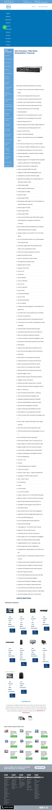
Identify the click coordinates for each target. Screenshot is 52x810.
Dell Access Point (8, 139)
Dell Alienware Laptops (6, 788)
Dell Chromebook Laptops (7, 800)
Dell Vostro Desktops (14, 783)
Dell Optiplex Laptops (14, 785)
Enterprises (8, 19)
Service (8, 35)
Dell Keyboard (29, 785)
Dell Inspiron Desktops (14, 780)
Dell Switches (8, 62)
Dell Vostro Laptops (6, 783)
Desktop (8, 16)
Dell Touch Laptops (6, 796)
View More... (13, 736)
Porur (34, 6)
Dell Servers (7, 55)
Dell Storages (8, 66)
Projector (8, 26)
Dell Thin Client (8, 162)
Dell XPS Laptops (5, 791)
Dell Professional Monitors (37, 781)
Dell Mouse (29, 787)
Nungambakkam (44, 6)
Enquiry (8, 45)
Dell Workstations (8, 59)
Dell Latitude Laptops (6, 785)
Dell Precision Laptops (7, 803)
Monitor (8, 23)
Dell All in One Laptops (14, 788)
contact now (40, 767)
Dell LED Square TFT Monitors (37, 791)
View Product (12, 630)
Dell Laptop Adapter (29, 783)
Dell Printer (7, 153)
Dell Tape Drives (8, 73)
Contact (8, 41)
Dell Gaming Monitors (37, 798)
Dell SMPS (7, 69)
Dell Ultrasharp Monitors (37, 785)
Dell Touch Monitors (37, 788)
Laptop (8, 13)
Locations (8, 38)
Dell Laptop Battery (29, 780)
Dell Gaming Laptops (6, 794)
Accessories (8, 29)
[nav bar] (48, 11)
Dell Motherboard (29, 789)
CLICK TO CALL (8, 807)
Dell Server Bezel (8, 109)
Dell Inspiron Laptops (6, 780)
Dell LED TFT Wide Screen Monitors (37, 795)
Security (8, 32)
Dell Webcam (8, 165)
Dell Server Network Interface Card (9, 94)
